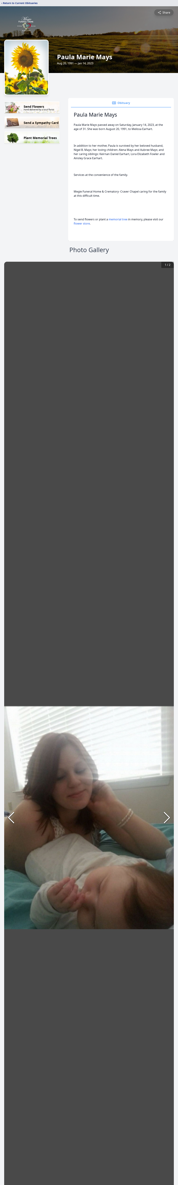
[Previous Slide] (11, 818)
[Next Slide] (167, 818)
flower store (82, 223)
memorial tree (118, 219)
